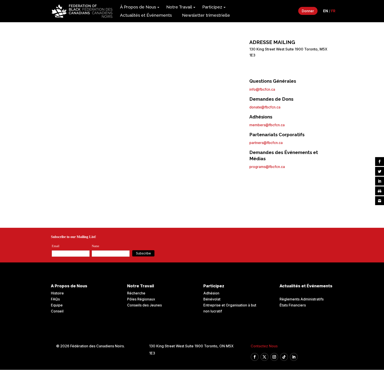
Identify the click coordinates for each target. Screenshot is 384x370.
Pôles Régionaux (141, 299)
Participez (212, 6)
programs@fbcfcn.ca (267, 166)
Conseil (57, 311)
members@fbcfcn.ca (267, 125)
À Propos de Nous (138, 6)
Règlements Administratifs (302, 299)
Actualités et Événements (146, 15)
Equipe (57, 305)
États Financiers (293, 305)
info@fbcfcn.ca (262, 89)
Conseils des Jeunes (144, 305)
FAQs (55, 299)
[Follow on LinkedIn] (294, 357)
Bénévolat (211, 299)
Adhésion (211, 293)
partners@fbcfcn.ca (266, 142)
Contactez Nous (264, 346)
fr (333, 11)
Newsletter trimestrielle (206, 15)
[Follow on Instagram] (274, 357)
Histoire (57, 293)
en (325, 11)
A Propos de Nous (69, 286)
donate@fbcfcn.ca (264, 107)
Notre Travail (179, 6)
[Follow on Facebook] (255, 357)
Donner (308, 11)
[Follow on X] (264, 357)
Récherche (136, 293)
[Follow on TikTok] (284, 357)
